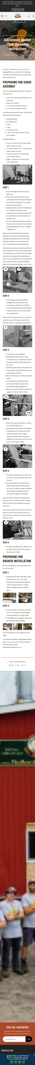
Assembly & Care (13, 53)
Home (4, 53)
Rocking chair (23, 69)
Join (28, 1039)
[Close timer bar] (34, 1054)
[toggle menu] (2, 16)
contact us (10, 642)
